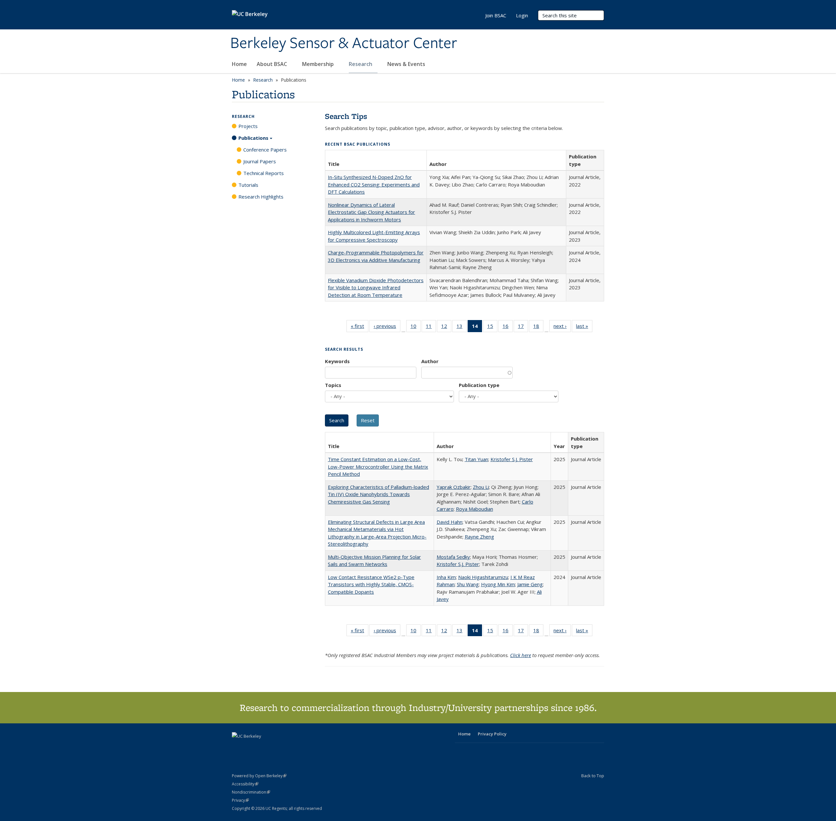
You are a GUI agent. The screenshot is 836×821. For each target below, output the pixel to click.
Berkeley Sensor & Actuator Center (343, 43)
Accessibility (245, 784)
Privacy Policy (492, 734)
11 (431, 327)
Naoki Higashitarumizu (483, 577)
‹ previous (387, 327)
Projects (248, 126)
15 (492, 327)
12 (446, 327)
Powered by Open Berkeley (259, 776)
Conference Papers (265, 149)
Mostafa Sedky (453, 557)
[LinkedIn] (250, 747)
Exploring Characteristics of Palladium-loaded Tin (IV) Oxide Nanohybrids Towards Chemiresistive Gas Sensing (378, 494)
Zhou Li (481, 487)
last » (584, 327)
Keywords (337, 361)
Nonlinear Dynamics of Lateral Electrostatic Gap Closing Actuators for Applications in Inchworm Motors (371, 212)
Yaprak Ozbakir (454, 487)
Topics (333, 385)
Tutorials (248, 185)
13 (462, 327)
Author (430, 361)
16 (508, 327)
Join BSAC (495, 15)
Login (522, 15)
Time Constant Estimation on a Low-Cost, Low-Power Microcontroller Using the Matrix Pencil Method (378, 466)
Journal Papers (259, 161)
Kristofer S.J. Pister (511, 459)
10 (415, 327)
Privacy (240, 800)
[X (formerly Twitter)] (237, 747)
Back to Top (592, 776)
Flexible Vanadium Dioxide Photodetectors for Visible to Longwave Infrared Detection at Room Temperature (376, 287)
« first (359, 327)
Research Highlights (260, 196)
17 (523, 327)
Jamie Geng (530, 584)
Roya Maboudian (474, 509)
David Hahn (449, 522)
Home (239, 64)
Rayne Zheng (479, 536)
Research (361, 64)
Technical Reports (263, 173)
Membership (318, 64)
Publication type (479, 385)
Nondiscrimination (251, 792)
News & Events (406, 64)
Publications (253, 138)
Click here (520, 655)
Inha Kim (446, 577)
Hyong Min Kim (498, 584)
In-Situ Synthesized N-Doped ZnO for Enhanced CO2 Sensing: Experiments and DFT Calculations (374, 184)
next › (562, 327)
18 (538, 327)
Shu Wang (468, 584)
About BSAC (272, 64)
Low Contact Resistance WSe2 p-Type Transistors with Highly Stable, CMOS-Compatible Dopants (371, 584)
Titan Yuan (476, 459)
